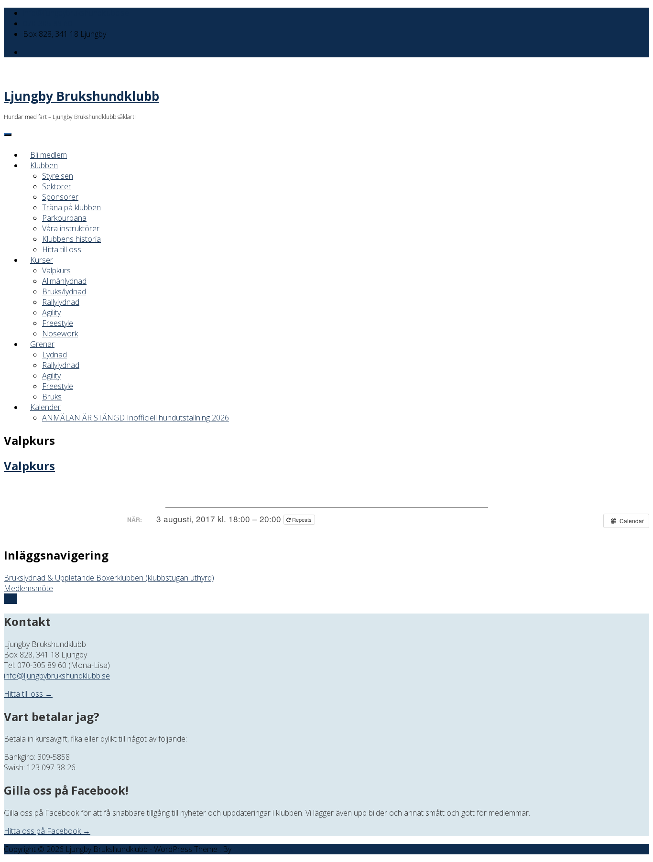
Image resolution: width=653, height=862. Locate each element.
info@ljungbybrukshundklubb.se (76, 13)
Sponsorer (60, 197)
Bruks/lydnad (64, 291)
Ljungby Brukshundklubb (81, 96)
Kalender (45, 407)
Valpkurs (56, 270)
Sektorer (56, 186)
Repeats (302, 519)
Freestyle (57, 323)
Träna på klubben (71, 207)
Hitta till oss (61, 249)
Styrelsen (57, 176)
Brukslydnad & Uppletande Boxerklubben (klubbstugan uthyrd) (109, 577)
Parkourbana (64, 218)
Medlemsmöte (28, 588)
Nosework (60, 333)
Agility (51, 312)
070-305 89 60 (47, 23)
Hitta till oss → (28, 694)
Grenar (42, 344)
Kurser (41, 260)
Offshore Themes (263, 849)
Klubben (44, 165)
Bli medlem (48, 155)
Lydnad (54, 354)
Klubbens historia (71, 239)
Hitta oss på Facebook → (47, 831)
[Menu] (7, 134)
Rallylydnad (60, 302)
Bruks (52, 396)
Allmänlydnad (64, 281)
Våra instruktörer (70, 228)
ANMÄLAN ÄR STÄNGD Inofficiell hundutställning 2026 (135, 417)
